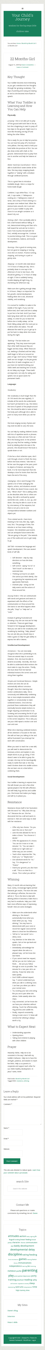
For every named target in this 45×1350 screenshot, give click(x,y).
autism (23, 1236)
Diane (35, 1213)
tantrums (19, 1287)
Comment (8, 1104)
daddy (17, 1246)
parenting (29, 1270)
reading (28, 1279)
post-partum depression (22, 1276)
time (34, 1287)
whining (26, 1081)
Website (6, 1149)
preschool (20, 1280)
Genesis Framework (15, 1340)
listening (33, 1266)
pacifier (19, 1271)
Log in (34, 1340)
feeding (33, 1254)
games (23, 1259)
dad (12, 1246)
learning (24, 1266)
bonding (17, 1240)
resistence (20, 1081)
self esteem (13, 1283)
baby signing (31, 1236)
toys (18, 1290)
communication (31, 1242)
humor (34, 1259)
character (16, 1242)
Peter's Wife (12, 1322)
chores (23, 1242)
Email (6, 1139)
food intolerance (13, 1259)
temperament (28, 1287)
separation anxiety (23, 1283)
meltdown (12, 1271)
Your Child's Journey (22, 17)
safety (35, 1280)
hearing (29, 1259)
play (11, 1275)
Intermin (11, 1316)
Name (6, 1128)
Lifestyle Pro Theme (27, 1338)
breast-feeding (25, 1240)
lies (29, 1266)
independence (15, 1266)
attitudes (13, 1236)
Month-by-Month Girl (23, 1079)
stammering (11, 1287)
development (27, 1245)
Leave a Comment (22, 67)
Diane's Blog (13, 1311)
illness (16, 1263)
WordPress (27, 1340)
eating (25, 1254)
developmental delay (22, 1249)
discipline (15, 1254)
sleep (32, 1283)
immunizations (24, 1263)
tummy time (24, 1290)
